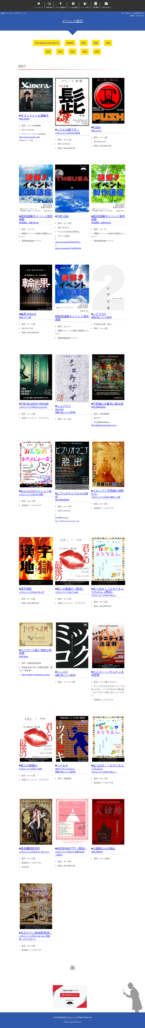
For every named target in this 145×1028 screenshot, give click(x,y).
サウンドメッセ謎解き (34, 117)
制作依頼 (49, 7)
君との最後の (30, 767)
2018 (48, 51)
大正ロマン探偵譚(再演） (35, 935)
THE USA (63, 216)
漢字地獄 (31, 590)
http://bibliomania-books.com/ (103, 425)
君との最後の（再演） (69, 590)
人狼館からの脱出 (103, 850)
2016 (72, 51)
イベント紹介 (85, 7)
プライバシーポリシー (72, 1022)
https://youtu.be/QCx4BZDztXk (68, 248)
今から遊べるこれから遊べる (47, 43)
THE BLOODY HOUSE (34, 405)
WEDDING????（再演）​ (71, 851)
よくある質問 (73, 7)
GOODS (70, 43)
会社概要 (96, 7)
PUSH (96, 129)
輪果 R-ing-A (27, 315)
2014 (97, 51)
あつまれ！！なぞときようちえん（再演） (107, 591)
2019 (108, 43)
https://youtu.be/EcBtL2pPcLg (67, 242)
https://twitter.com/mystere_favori (36, 675)
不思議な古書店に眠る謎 (107, 405)
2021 (84, 43)
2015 (85, 51)
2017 (60, 51)
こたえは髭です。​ (67, 131)
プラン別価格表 (60, 7)
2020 (96, 43)
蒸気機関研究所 (34, 850)
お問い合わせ (106, 7)
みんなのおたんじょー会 (35, 492)
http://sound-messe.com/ (29, 137)
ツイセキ (65, 768)
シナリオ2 (101, 315)
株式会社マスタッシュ (67, 1017)
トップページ (38, 7)
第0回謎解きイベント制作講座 (72, 318)
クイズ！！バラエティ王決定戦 (107, 673)
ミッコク (65, 673)
